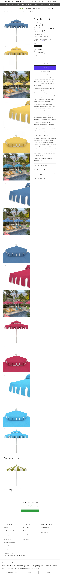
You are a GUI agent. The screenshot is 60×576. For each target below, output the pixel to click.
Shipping (35, 36)
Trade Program (25, 539)
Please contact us (40, 158)
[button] (4, 8)
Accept (30, 572)
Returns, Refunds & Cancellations (8, 535)
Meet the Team (25, 527)
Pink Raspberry (39, 49)
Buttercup (46, 46)
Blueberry (37, 46)
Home (1, 11)
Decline (48, 572)
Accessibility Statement (10, 542)
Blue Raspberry (39, 52)
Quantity (35, 55)
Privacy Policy (35, 568)
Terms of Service (8, 545)
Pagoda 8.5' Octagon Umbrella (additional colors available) (15, 488)
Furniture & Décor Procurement (44, 528)
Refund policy (7, 549)
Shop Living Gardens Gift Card (28, 535)
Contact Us (6, 527)
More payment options (45, 71)
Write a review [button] (30, 511)
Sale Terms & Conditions (10, 530)
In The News (25, 530)
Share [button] (36, 182)
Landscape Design (45, 532)
